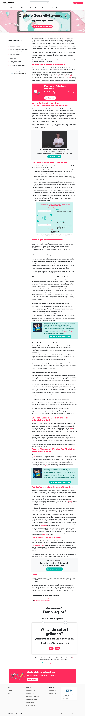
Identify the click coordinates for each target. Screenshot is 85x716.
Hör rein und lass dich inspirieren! (60, 336)
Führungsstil (45, 534)
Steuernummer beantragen (32, 696)
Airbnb (70, 77)
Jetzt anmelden (50, 98)
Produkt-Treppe (13, 58)
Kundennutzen (65, 71)
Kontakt (10, 690)
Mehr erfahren (32, 679)
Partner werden (12, 696)
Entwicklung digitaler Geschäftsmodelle (15, 55)
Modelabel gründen (30, 702)
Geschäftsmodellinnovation (39, 251)
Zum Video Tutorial (54, 156)
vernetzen (70, 501)
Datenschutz (74, 713)
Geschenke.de (69, 288)
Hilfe (9, 693)
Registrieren (78, 3)
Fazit (11, 68)
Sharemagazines (63, 390)
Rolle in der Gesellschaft (15, 46)
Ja (51, 648)
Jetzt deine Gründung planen (42, 26)
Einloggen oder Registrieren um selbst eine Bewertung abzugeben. (55, 662)
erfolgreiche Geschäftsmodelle (65, 331)
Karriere (10, 703)
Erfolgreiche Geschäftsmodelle (42, 600)
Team (9, 699)
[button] (68, 3)
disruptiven (66, 54)
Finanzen (44, 7)
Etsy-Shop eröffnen (30, 693)
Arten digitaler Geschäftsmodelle (18, 51)
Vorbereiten (13, 7)
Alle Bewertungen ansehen (54, 663)
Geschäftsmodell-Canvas (38, 545)
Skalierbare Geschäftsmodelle (41, 598)
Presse (9, 706)
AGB (61, 713)
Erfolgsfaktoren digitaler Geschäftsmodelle (16, 62)
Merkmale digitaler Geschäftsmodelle (19, 49)
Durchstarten (33, 7)
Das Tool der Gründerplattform (17, 65)
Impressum (66, 713)
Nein (57, 648)
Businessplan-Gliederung (32, 699)
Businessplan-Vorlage (31, 690)
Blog (9, 687)
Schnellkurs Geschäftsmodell (41, 602)
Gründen (23, 7)
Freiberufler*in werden (31, 705)
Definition (12, 44)
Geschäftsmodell (36, 54)
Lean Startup (44, 525)
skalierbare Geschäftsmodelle (59, 112)
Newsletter (52, 693)
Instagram (52, 690)
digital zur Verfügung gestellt (65, 75)
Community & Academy (57, 7)
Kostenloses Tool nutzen (54, 569)
